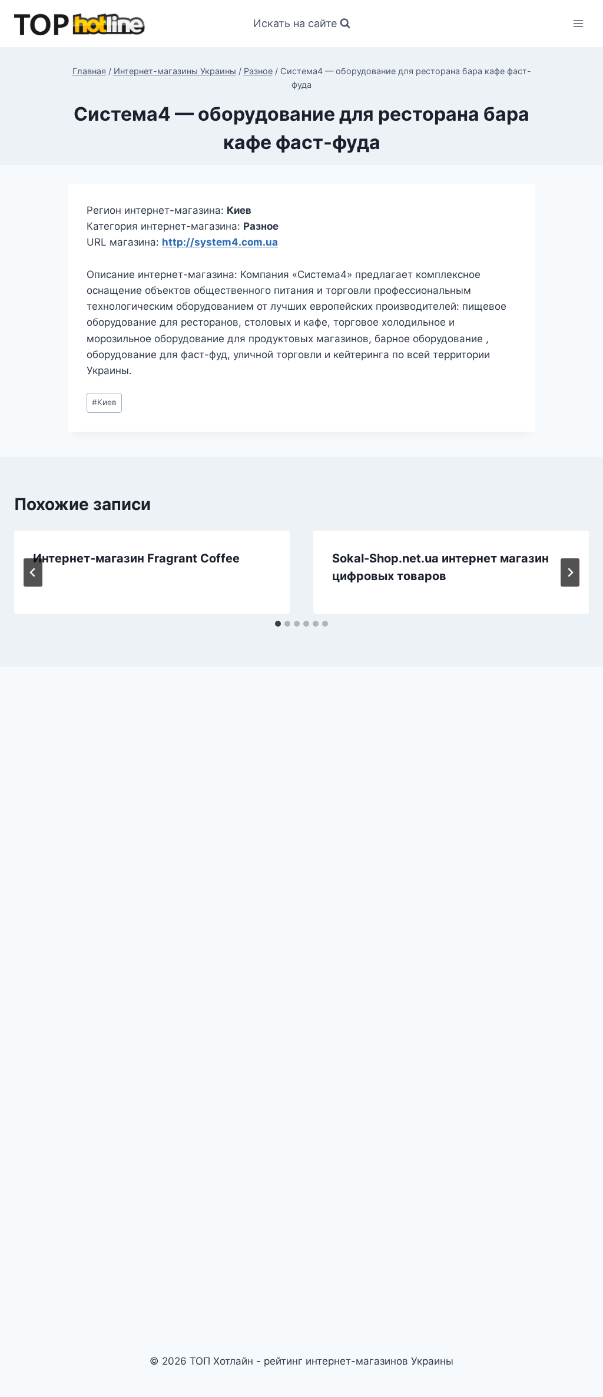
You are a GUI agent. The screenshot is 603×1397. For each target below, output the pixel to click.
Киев (104, 402)
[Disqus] (301, 838)
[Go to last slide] (33, 572)
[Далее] (570, 572)
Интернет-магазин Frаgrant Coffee (136, 558)
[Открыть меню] (578, 23)
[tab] (278, 624)
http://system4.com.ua (220, 242)
